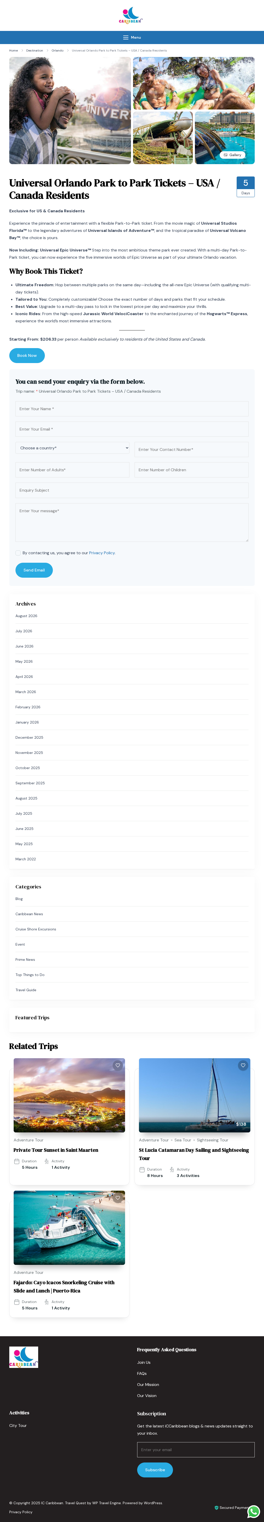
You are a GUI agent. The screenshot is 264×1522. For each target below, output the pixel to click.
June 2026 (24, 646)
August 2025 (26, 798)
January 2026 (27, 722)
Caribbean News (29, 914)
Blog (19, 898)
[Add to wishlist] (118, 1065)
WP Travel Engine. (107, 1503)
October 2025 (27, 768)
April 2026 (24, 676)
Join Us (144, 1362)
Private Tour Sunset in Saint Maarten (56, 1150)
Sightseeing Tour (212, 1140)
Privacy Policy (102, 553)
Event (20, 944)
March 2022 (25, 859)
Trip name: (26, 391)
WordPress (153, 1503)
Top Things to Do (30, 974)
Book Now (27, 355)
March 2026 (25, 691)
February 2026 (27, 707)
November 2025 (29, 752)
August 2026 (26, 615)
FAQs (142, 1373)
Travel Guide (25, 990)
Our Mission (148, 1384)
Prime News (25, 959)
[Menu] (125, 37)
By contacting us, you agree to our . (69, 553)
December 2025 (29, 737)
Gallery (235, 155)
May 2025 (24, 844)
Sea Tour (183, 1140)
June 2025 (24, 828)
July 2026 (23, 631)
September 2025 (30, 783)
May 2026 (24, 661)
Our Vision (146, 1395)
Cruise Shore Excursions (35, 929)
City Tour (18, 1425)
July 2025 (23, 813)
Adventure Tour (29, 1140)
